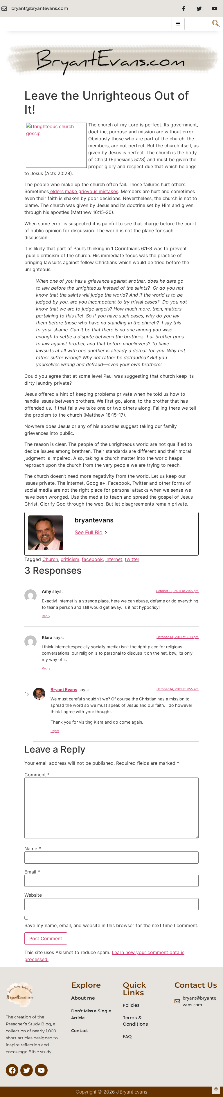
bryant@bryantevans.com (39, 8)
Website (33, 895)
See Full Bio (88, 532)
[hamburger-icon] (178, 24)
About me (83, 998)
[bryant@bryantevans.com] (4, 8)
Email (32, 871)
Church (50, 559)
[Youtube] (214, 8)
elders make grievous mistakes (83, 191)
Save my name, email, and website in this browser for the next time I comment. (111, 925)
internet (113, 559)
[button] (216, 24)
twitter (132, 559)
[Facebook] (183, 8)
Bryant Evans (64, 689)
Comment (37, 774)
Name (32, 848)
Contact (79, 1030)
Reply (46, 616)
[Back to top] (216, 1090)
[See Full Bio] (105, 532)
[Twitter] (199, 8)
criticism (70, 559)
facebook (92, 559)
